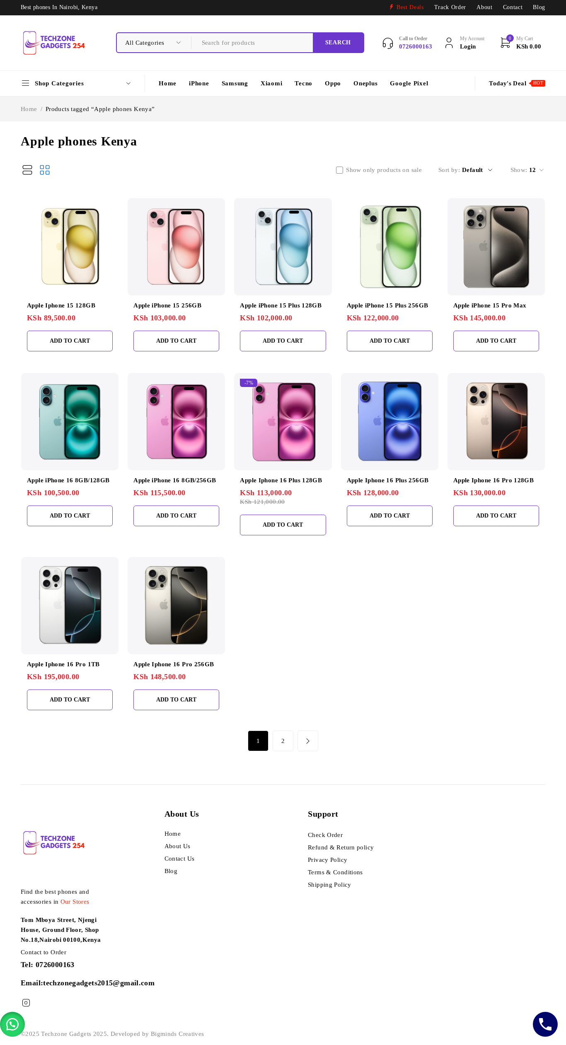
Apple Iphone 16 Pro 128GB (493, 480)
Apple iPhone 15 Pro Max (490, 305)
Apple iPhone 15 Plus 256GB (387, 305)
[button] (12, 1024)
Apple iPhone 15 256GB (167, 305)
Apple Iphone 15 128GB (61, 305)
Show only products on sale (384, 170)
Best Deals (410, 7)
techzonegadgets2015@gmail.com (99, 983)
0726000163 (55, 964)
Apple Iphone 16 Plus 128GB (281, 480)
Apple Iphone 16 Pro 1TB (63, 664)
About (484, 7)
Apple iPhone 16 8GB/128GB (68, 480)
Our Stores (74, 901)
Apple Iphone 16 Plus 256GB (388, 480)
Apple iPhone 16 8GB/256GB (174, 480)
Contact (513, 7)
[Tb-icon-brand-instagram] (26, 1003)
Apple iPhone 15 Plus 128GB (281, 305)
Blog (539, 7)
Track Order (450, 7)
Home (29, 109)
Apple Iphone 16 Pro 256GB (173, 664)
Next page (308, 741)
